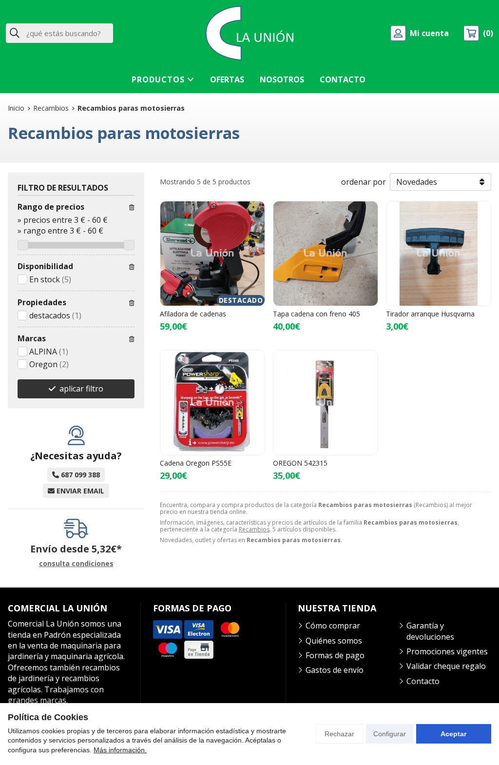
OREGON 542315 (300, 463)
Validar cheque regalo (446, 666)
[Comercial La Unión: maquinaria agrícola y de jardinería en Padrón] (249, 33)
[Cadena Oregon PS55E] (212, 403)
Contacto (423, 681)
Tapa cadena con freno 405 (316, 313)
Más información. (120, 750)
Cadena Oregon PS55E (195, 463)
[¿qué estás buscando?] (59, 33)
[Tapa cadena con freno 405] (325, 253)
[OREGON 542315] (325, 403)
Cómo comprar (333, 625)
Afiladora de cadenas (193, 313)
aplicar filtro (81, 388)
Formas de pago (335, 655)
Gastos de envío (335, 670)
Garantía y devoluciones (430, 631)
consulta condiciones (76, 564)
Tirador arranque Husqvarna (430, 313)
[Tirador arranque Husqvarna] (438, 253)
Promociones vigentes (447, 651)
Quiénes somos (334, 640)
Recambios (254, 529)
